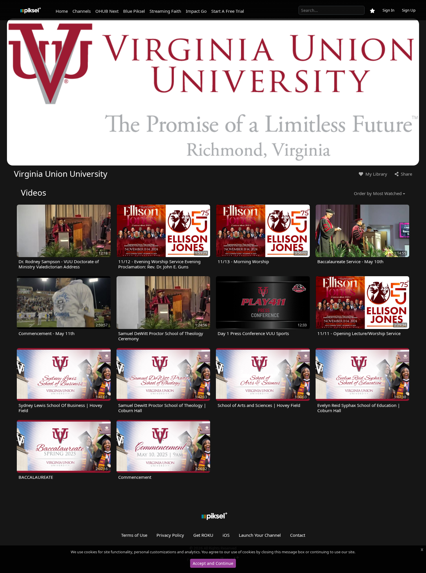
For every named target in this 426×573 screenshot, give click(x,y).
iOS (226, 535)
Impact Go (196, 11)
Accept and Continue (213, 563)
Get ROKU (203, 535)
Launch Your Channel (260, 535)
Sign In (388, 10)
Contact (297, 535)
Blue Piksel (134, 11)
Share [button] (406, 174)
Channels (81, 11)
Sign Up (409, 10)
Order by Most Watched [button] (378, 193)
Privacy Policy (170, 535)
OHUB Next (107, 11)
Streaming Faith (165, 11)
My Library (375, 174)
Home (62, 11)
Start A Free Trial (227, 11)
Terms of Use (134, 535)
